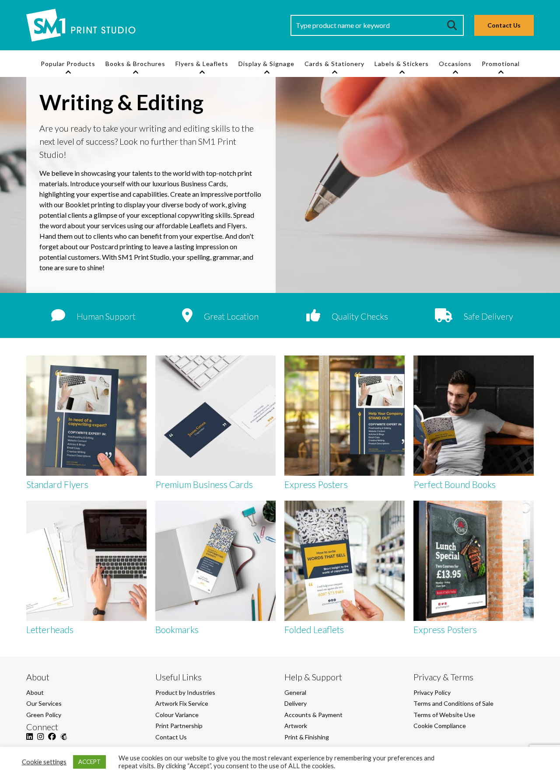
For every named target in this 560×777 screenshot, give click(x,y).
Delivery (295, 703)
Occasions (455, 63)
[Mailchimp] (63, 741)
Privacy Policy (432, 692)
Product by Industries (185, 692)
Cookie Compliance (439, 725)
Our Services (44, 703)
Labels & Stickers (401, 63)
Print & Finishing (306, 737)
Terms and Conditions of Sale (453, 703)
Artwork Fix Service (181, 703)
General (295, 692)
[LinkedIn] (29, 741)
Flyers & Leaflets (201, 63)
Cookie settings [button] (44, 762)
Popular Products (68, 63)
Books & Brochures (135, 63)
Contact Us (504, 25)
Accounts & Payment (313, 714)
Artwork (295, 725)
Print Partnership (179, 725)
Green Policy (43, 714)
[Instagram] (40, 741)
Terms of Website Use (444, 714)
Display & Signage (266, 63)
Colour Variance (177, 714)
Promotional (501, 63)
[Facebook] (52, 741)
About (35, 692)
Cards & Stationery (334, 63)
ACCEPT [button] (89, 761)
